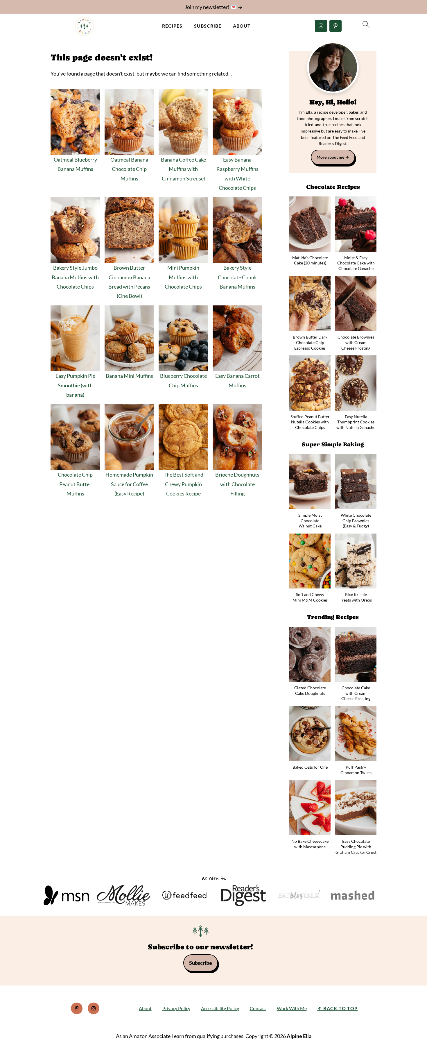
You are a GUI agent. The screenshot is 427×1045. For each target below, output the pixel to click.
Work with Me (292, 1008)
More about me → (333, 157)
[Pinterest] (335, 26)
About (242, 25)
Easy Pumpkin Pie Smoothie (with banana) (75, 385)
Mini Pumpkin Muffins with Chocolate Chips (183, 277)
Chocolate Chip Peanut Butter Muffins (75, 484)
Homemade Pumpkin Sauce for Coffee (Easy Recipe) (129, 484)
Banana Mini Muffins (129, 376)
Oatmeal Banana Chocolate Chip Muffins (129, 169)
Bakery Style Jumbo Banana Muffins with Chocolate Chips (75, 277)
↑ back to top (337, 1008)
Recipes (172, 25)
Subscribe (207, 25)
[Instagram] (321, 26)
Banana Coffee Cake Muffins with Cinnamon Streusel (183, 169)
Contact (258, 1008)
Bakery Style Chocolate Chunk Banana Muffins (237, 277)
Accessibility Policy (220, 1008)
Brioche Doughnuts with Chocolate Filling (237, 484)
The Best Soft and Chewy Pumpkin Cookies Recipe (183, 484)
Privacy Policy (176, 1008)
